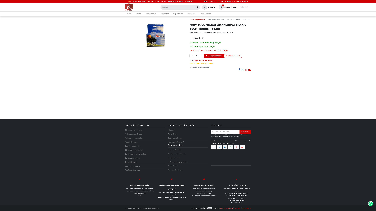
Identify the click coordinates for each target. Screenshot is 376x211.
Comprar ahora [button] (234, 56)
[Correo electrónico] (249, 69)
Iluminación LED (131, 162)
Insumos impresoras (132, 166)
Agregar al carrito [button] (215, 56)
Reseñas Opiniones (175, 170)
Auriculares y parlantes (134, 138)
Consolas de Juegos (132, 158)
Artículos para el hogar (134, 134)
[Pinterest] (246, 69)
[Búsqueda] (197, 7)
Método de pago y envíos (177, 162)
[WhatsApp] (230, 147)
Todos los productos (197, 20)
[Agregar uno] (201, 56)
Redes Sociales (173, 166)
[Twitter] (242, 69)
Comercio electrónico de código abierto (235, 208)
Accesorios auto (131, 142)
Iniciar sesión (244, 7)
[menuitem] (129, 14)
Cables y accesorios (132, 146)
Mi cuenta (171, 130)
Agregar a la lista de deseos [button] (202, 60)
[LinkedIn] (225, 147)
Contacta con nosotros (177, 154)
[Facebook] (239, 69)
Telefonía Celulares (132, 170)
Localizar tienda (174, 158)
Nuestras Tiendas (174, 150)
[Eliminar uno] (191, 56)
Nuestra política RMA (176, 142)
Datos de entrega (175, 138)
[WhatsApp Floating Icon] (370, 203)
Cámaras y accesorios (133, 130)
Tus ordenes (172, 134)
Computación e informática (135, 154)
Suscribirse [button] (245, 132)
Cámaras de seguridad (133, 150)
